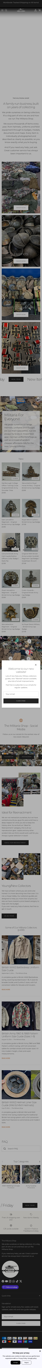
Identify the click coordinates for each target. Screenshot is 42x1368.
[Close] (40, 1351)
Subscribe (21, 701)
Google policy (32, 1358)
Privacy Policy (22, 1358)
